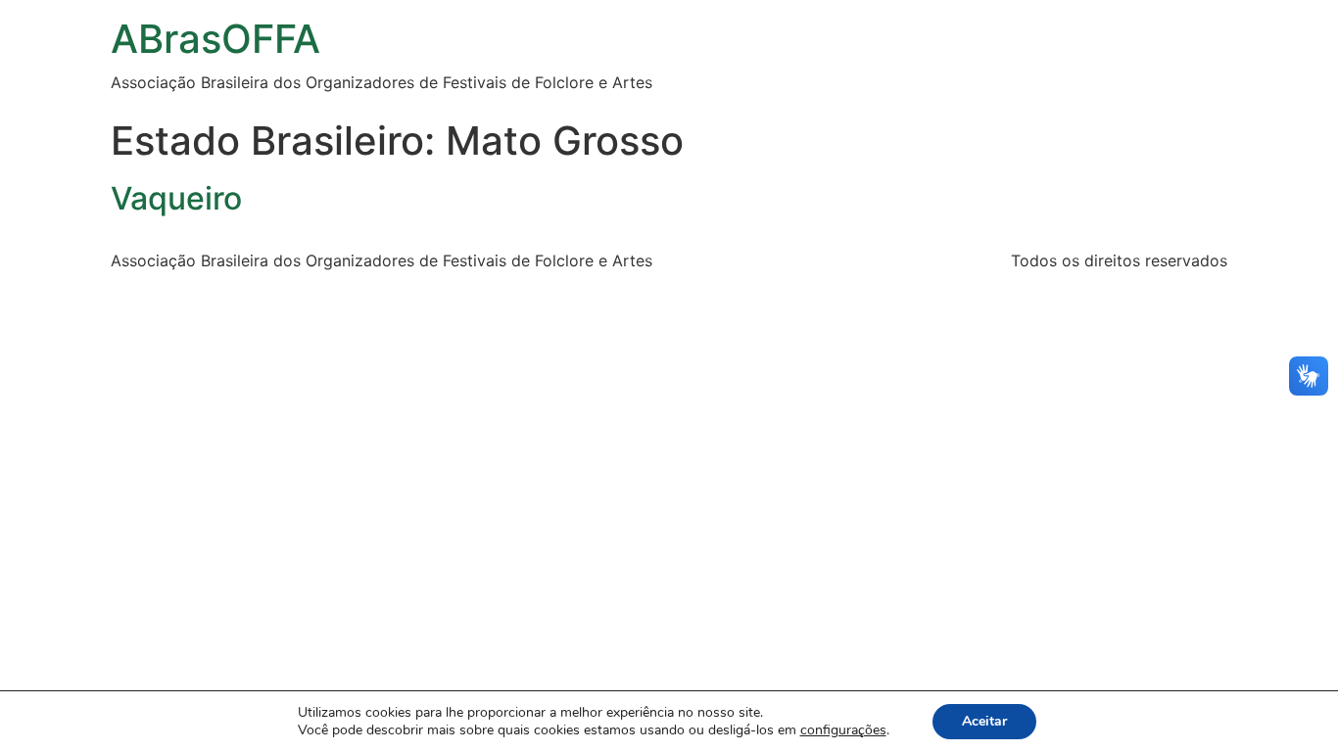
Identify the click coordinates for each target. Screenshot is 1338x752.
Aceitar (984, 721)
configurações (843, 730)
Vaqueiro (176, 198)
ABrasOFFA (215, 39)
